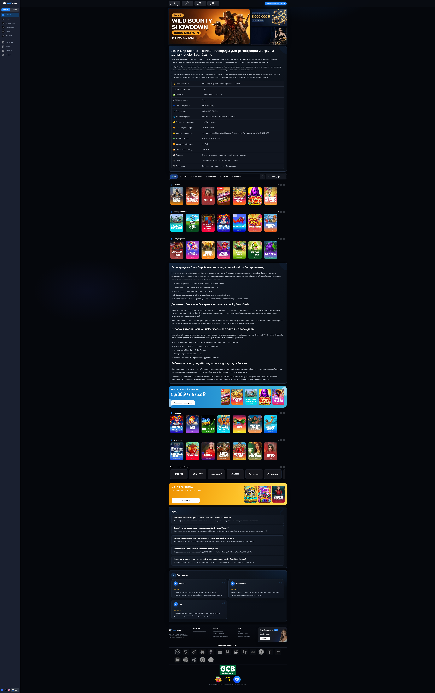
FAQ (239, 631)
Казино (5, 10)
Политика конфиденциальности (220, 636)
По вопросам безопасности (199, 631)
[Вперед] (284, 185)
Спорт (15, 10)
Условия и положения (218, 633)
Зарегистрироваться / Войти (276, 3)
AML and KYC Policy (243, 633)
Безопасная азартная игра (244, 636)
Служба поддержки (218, 631)
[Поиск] (262, 176)
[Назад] (281, 185)
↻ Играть (186, 500)
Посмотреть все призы (183, 403)
